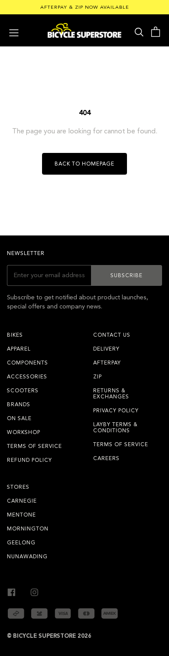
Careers (106, 458)
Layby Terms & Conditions (115, 427)
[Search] (139, 32)
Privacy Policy (116, 411)
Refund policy (29, 460)
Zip (97, 377)
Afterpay (107, 363)
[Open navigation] (14, 32)
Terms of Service (34, 446)
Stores (18, 487)
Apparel (19, 349)
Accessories (27, 377)
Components (27, 363)
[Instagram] (34, 591)
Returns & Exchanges (111, 394)
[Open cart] (155, 32)
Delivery (106, 349)
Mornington (28, 529)
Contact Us (111, 335)
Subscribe (126, 275)
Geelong (21, 543)
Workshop (23, 432)
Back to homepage (84, 163)
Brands (18, 404)
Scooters (23, 391)
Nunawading (27, 556)
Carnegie (22, 501)
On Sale (19, 418)
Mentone (21, 515)
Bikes (15, 335)
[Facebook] (11, 591)
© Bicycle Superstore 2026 (49, 636)
